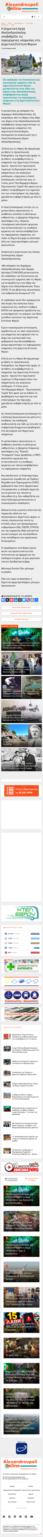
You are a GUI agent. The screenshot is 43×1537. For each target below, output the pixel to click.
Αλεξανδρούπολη (18, 23)
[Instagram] (20, 1517)
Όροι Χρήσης (12, 1502)
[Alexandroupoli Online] (21, 11)
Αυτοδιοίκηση (4, 25)
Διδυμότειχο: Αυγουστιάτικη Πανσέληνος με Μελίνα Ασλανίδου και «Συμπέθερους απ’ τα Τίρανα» (24, 1037)
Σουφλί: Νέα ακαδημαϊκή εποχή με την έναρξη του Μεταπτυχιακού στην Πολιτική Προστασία (25, 1050)
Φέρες (12, 25)
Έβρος (9, 23)
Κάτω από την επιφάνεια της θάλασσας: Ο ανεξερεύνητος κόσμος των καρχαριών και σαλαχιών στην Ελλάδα (21, 693)
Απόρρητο (30, 1498)
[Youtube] (31, 1517)
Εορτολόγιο (12, 1494)
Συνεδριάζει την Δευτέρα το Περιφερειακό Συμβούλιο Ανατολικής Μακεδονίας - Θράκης (24, 1152)
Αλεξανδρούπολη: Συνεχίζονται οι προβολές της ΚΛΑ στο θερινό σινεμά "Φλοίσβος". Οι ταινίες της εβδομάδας (21, 645)
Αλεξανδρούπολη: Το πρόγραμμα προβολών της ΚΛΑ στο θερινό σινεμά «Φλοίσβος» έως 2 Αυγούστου (19, 1247)
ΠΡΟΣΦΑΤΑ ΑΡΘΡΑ (13, 1027)
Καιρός (30, 1486)
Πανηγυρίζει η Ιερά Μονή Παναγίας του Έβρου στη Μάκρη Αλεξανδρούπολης (19, 1225)
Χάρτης (30, 1494)
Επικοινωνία (31, 1502)
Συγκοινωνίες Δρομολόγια (31, 1490)
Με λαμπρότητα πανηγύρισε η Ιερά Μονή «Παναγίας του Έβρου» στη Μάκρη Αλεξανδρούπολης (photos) (20, 669)
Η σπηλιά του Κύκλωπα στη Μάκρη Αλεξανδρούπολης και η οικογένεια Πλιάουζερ (17, 741)
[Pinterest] (26, 1517)
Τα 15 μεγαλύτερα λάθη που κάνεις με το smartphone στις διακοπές (21, 1326)
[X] (9, 1517)
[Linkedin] (15, 1517)
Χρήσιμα (12, 1498)
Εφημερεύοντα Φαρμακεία (12, 1490)
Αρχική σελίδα (21, 619)
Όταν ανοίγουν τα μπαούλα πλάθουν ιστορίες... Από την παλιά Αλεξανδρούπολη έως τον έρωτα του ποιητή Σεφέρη (20, 765)
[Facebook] (4, 1517)
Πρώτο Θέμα (29, 23)
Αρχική (3, 23)
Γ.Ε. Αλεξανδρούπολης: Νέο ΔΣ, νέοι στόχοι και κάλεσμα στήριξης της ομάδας (25, 1139)
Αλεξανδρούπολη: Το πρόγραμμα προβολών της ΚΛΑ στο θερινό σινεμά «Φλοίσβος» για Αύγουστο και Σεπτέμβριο (19, 1197)
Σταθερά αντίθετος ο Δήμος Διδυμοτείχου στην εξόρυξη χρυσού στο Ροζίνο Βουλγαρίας (25, 1097)
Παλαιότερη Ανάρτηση (21, 613)
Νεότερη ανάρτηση (21, 607)
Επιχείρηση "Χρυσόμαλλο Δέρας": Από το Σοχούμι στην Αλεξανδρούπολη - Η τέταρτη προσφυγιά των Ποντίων (21, 717)
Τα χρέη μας (12, 1355)
